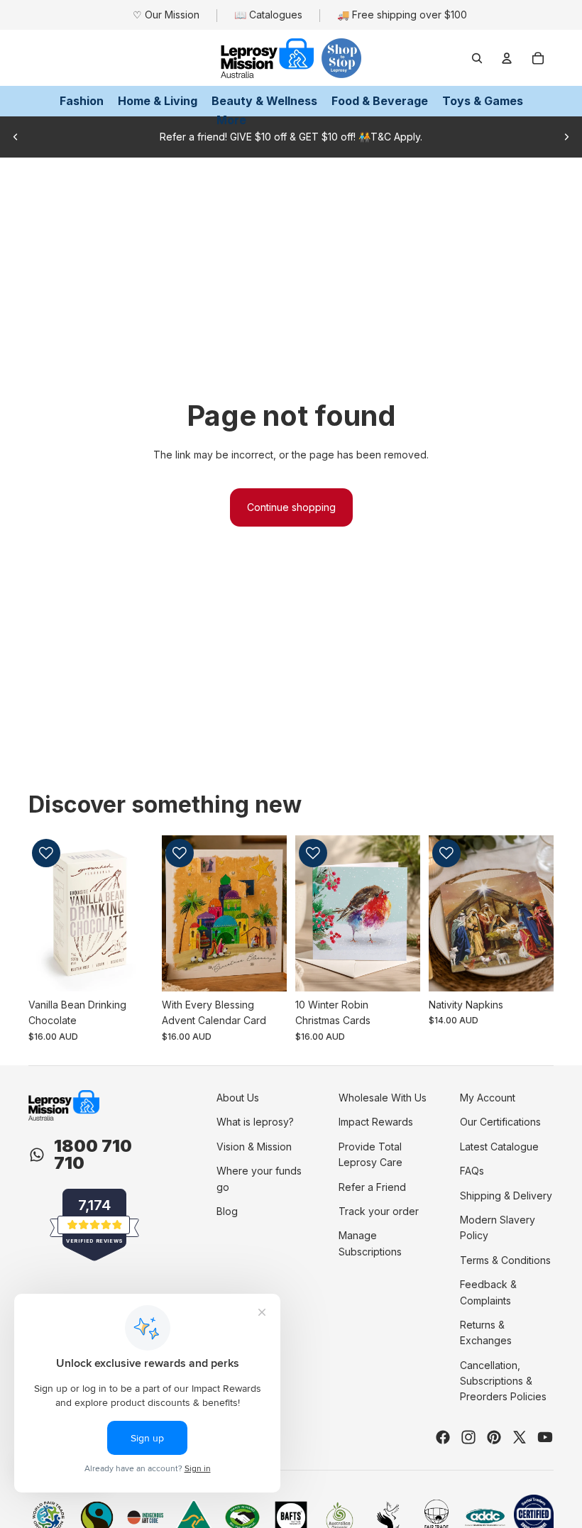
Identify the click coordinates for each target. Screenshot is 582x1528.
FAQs (472, 1171)
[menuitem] (231, 120)
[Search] (477, 58)
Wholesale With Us (383, 1098)
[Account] (506, 58)
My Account (487, 1098)
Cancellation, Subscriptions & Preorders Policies (503, 1381)
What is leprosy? (255, 1122)
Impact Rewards (376, 1122)
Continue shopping (291, 507)
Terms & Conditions (505, 1260)
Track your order (379, 1211)
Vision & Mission (254, 1146)
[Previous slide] (15, 137)
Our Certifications (500, 1122)
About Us (237, 1098)
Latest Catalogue (499, 1146)
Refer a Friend (372, 1187)
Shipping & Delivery (506, 1195)
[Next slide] (566, 137)
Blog (227, 1211)
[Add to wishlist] (46, 853)
